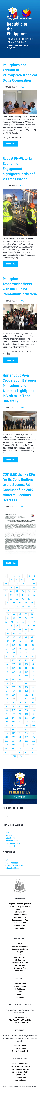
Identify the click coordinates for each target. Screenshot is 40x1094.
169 (26, 695)
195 (33, 714)
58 (32, 610)
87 (14, 633)
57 (26, 610)
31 (5, 595)
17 (28, 584)
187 (13, 710)
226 (6, 741)
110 (33, 649)
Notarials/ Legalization (20, 949)
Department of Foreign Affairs (20, 904)
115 (32, 653)
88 (20, 633)
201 (6, 722)
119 (26, 656)
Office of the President (20, 1064)
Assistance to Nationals (20, 963)
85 (32, 630)
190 (33, 710)
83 (20, 630)
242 (13, 752)
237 (13, 749)
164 (26, 691)
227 (13, 741)
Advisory (8, 835)
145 (33, 676)
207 (13, 726)
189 (26, 710)
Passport (20, 952)
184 (26, 706)
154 (26, 683)
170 (33, 695)
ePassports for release (14, 866)
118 (20, 656)
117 (14, 656)
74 (34, 622)
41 (29, 599)
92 (14, 637)
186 (7, 710)
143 (20, 676)
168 (20, 695)
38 (11, 599)
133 (20, 668)
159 (26, 687)
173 (20, 699)
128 (20, 664)
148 (20, 680)
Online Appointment (13, 863)
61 (20, 614)
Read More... (11, 143)
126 (7, 664)
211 (7, 729)
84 (26, 630)
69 (6, 622)
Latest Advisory (20, 912)
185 (33, 706)
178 (20, 703)
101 (7, 645)
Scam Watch (20, 928)
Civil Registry (20, 965)
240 (33, 749)
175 (32, 699)
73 (28, 622)
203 (20, 722)
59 (8, 614)
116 (7, 656)
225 (33, 737)
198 (20, 718)
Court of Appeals (20, 1077)
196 (6, 718)
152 (13, 683)
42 (34, 599)
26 (11, 591)
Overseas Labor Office (20, 920)
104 (26, 645)
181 (7, 706)
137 (13, 672)
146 (7, 680)
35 (28, 595)
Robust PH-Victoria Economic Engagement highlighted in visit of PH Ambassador (19, 168)
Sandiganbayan (20, 1080)
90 (32, 633)
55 (14, 610)
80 (34, 626)
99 (26, 641)
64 (8, 618)
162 (13, 691)
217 (13, 733)
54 (8, 610)
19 (5, 587)
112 (14, 653)
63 (32, 614)
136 (7, 672)
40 (23, 599)
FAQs (7, 860)
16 (23, 584)
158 (20, 687)
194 (26, 714)
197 (13, 718)
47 (32, 603)
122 (13, 660)
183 (20, 706)
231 (6, 745)
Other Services (20, 971)
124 (26, 660)
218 (20, 733)
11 (27, 580)
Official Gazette (20, 1046)
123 (20, 660)
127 (13, 664)
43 (8, 603)
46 (26, 603)
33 (17, 595)
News (7, 833)
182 (13, 706)
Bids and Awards (20, 923)
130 (33, 664)
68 (32, 618)
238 (20, 749)
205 (33, 722)
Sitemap (20, 995)
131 (7, 668)
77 (17, 626)
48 (6, 607)
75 (5, 626)
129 (26, 664)
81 (8, 630)
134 (26, 668)
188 (20, 710)
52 (29, 607)
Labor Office (10, 838)
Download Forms (20, 984)
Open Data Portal (20, 1048)
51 (23, 607)
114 (26, 653)
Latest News (20, 909)
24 (34, 587)
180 (33, 703)
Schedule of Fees (12, 868)
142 (13, 676)
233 (20, 745)
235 (33, 745)
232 (13, 745)
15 (17, 584)
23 (28, 587)
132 (13, 668)
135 (33, 668)
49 (12, 607)
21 (17, 587)
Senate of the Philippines (20, 1069)
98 (20, 641)
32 (11, 595)
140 (33, 672)
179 (26, 703)
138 (20, 672)
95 (32, 637)
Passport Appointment (20, 946)
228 (20, 741)
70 (12, 622)
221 (6, 737)
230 (33, 741)
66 (20, 618)
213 (20, 729)
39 (17, 599)
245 (33, 752)
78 (23, 626)
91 (8, 637)
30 (34, 591)
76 (11, 626)
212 (13, 729)
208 (20, 726)
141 (7, 676)
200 (33, 718)
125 (33, 660)
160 (33, 687)
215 (33, 729)
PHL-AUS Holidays (20, 989)
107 (13, 649)
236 (6, 749)
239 (26, 749)
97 (14, 641)
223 (20, 737)
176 (7, 703)
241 (6, 752)
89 (26, 633)
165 (33, 691)
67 (26, 618)
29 (29, 591)
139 (26, 672)
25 (5, 591)
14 (11, 584)
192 (13, 714)
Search (20, 992)
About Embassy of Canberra (20, 906)
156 (7, 687)
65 (14, 618)
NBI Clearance (20, 960)
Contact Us (20, 997)
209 (26, 726)
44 (14, 603)
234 (26, 745)
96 (8, 641)
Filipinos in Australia (20, 1017)
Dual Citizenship (20, 957)
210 (33, 726)
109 (26, 649)
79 (28, 626)
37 (5, 599)
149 (26, 680)
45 (20, 603)
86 (8, 633)
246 (14, 756)
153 (20, 683)
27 (17, 591)
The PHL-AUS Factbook (20, 1023)
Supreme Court (20, 1075)
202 (13, 722)
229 (26, 741)
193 (20, 714)
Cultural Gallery (11, 846)
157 (13, 687)
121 (7, 660)
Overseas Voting (20, 917)
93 (20, 637)
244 (26, 752)
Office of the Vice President (20, 1067)
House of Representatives (20, 1072)
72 (23, 622)
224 (26, 737)
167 (13, 695)
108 (20, 649)
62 (26, 614)
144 (26, 676)
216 (7, 733)
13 (6, 584)
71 (17, 622)
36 (34, 595)
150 (33, 680)
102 (13, 645)
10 (22, 580)
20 (11, 587)
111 (8, 653)
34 (23, 595)
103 (20, 645)
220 (33, 733)
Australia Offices (20, 986)
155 (33, 683)
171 (7, 699)
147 (13, 680)
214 (26, 729)
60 (14, 614)
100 (32, 641)
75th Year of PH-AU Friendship (20, 1020)
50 (17, 607)
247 (21, 756)
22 (23, 587)
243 (19, 752)
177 (13, 703)
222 (13, 737)
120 (32, 656)
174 (26, 699)
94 (26, 637)
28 (23, 591)
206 (6, 726)
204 (26, 722)
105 (33, 645)
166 (7, 695)
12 (33, 580)
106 (7, 649)
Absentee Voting (11, 841)
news (22, 87)
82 (14, 630)
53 (34, 607)
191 (7, 714)
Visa (20, 955)
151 (7, 683)
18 (34, 584)
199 (26, 718)
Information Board (12, 843)
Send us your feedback (20, 1051)
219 (26, 733)
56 (20, 610)
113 (20, 653)
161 (7, 691)
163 (20, 691)
